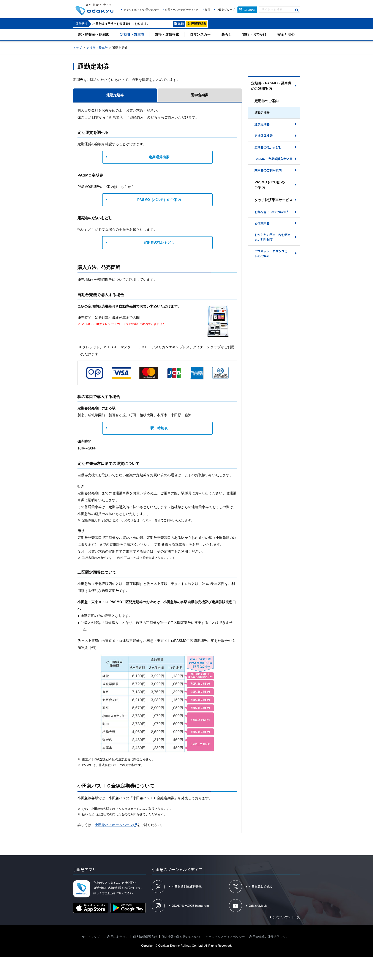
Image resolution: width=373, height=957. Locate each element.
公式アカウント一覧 (286, 917)
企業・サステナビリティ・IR (182, 9)
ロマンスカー (200, 34)
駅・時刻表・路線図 (93, 34)
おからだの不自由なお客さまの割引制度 (272, 237)
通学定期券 (262, 124)
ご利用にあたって (116, 936)
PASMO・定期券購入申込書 (273, 159)
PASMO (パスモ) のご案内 (269, 185)
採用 (207, 9)
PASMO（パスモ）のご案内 (159, 200)
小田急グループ (225, 9)
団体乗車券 (262, 223)
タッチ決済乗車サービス (273, 200)
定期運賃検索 (159, 157)
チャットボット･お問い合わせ (141, 9)
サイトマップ (91, 936)
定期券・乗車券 (132, 34)
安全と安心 (286, 34)
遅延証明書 (198, 23)
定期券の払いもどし (159, 242)
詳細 (181, 23)
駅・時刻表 (159, 428)
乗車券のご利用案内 (268, 170)
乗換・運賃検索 (167, 34)
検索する (297, 10)
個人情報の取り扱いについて (181, 936)
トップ (77, 47)
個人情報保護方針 (145, 936)
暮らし (226, 34)
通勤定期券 (262, 112)
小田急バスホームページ (114, 825)
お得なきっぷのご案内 (269, 212)
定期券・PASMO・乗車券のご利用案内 (271, 86)
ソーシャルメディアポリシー (225, 936)
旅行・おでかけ (254, 34)
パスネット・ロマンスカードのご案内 (272, 253)
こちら (109, 893)
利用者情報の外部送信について (270, 936)
